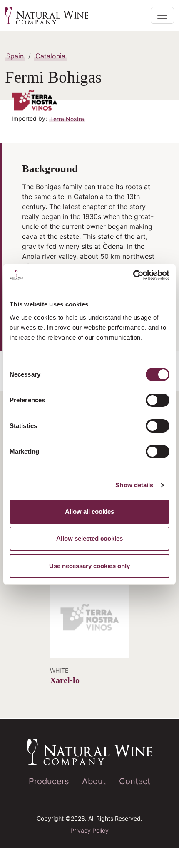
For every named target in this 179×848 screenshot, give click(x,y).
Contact (134, 781)
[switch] (157, 400)
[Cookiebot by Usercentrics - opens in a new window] (133, 275)
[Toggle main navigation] (162, 15)
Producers (49, 781)
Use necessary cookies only (89, 565)
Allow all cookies (89, 511)
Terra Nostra (67, 118)
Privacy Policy (89, 830)
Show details (134, 484)
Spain (15, 56)
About (94, 781)
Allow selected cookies (89, 538)
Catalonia (50, 56)
